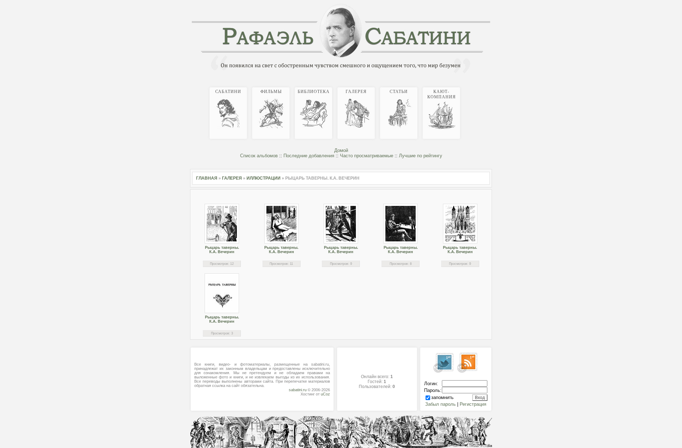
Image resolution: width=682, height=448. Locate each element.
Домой (341, 150)
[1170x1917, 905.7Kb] (281, 224)
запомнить (442, 397)
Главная (206, 178)
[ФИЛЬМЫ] (478, 86)
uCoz (325, 394)
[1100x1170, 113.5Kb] (222, 293)
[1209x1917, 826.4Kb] (341, 224)
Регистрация (473, 404)
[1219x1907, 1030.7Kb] (400, 224)
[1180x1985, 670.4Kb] (460, 224)
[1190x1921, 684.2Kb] (222, 224)
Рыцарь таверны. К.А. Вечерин (222, 249)
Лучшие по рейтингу (420, 155)
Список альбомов (259, 155)
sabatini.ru (298, 390)
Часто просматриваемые (366, 155)
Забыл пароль (440, 404)
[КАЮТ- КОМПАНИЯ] (490, 86)
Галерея (232, 178)
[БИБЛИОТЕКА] (481, 86)
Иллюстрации (264, 178)
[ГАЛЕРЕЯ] (484, 86)
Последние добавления (308, 155)
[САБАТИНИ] (476, 86)
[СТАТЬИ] (487, 86)
